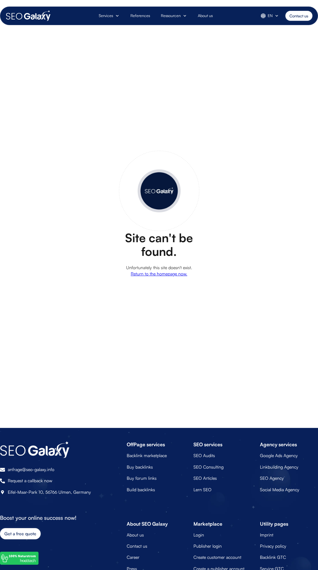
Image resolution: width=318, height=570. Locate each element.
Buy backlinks (140, 467)
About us (205, 15)
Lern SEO (202, 489)
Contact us (298, 15)
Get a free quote (20, 533)
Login (198, 534)
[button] (109, 16)
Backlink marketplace (147, 455)
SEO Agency (272, 478)
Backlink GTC (273, 557)
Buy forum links (142, 478)
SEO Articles (205, 478)
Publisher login (207, 546)
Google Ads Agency (279, 455)
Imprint (266, 534)
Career (133, 557)
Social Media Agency (279, 489)
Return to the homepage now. (159, 273)
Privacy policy (273, 546)
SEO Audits (204, 455)
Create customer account (217, 557)
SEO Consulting (208, 467)
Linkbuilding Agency (279, 467)
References (140, 15)
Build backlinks (141, 489)
